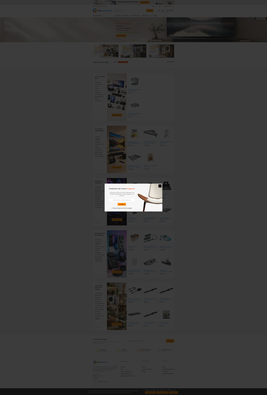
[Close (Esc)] (160, 185)
